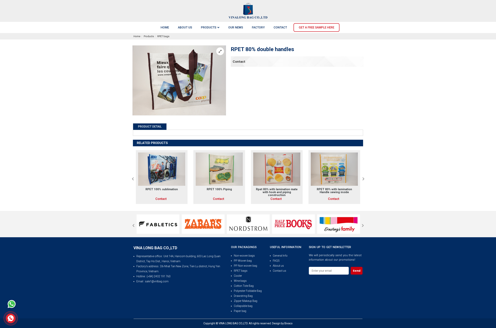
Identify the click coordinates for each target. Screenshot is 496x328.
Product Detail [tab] (150, 126)
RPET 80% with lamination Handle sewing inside (334, 191)
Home (136, 36)
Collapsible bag (243, 305)
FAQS (276, 260)
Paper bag (240, 311)
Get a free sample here (316, 27)
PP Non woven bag (245, 265)
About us (278, 265)
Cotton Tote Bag (244, 285)
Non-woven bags (244, 255)
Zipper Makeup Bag (245, 300)
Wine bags (240, 280)
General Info (280, 255)
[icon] (11, 304)
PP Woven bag (243, 260)
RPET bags (163, 36)
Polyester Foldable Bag (248, 290)
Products (149, 36)
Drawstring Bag (243, 295)
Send (356, 270)
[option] (161, 177)
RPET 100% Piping (219, 189)
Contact (239, 61)
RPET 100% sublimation (162, 189)
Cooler (238, 275)
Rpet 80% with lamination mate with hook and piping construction (277, 192)
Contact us (279, 270)
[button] (132, 178)
